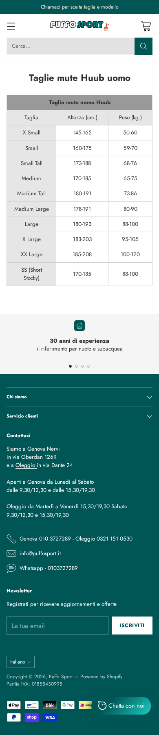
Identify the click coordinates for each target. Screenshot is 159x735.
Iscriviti (132, 625)
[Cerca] (143, 46)
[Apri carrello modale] (145, 26)
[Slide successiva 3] (82, 366)
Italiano (17, 662)
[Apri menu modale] (10, 26)
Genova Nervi (43, 449)
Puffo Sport (61, 676)
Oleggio (26, 465)
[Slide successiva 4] (88, 366)
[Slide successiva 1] (70, 366)
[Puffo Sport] (79, 26)
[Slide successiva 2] (76, 366)
